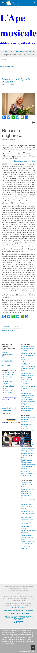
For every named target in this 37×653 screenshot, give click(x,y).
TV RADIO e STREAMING (18, 613)
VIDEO (7, 616)
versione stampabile (8, 331)
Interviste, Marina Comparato (7, 382)
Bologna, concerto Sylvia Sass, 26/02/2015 (17, 80)
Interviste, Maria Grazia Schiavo (7, 392)
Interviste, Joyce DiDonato (7, 378)
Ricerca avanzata (6, 66)
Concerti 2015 (30, 51)
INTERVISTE (21, 610)
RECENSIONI (16, 51)
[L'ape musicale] (14, 3)
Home (6, 51)
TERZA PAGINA (18, 616)
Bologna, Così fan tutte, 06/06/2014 (8, 373)
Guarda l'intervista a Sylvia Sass (24, 161)
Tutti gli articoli (6, 365)
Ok (33, 647)
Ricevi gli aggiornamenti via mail (7, 355)
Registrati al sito (7, 361)
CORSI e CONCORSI (23, 617)
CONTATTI (18, 622)
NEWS (30, 610)
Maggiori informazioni (27, 651)
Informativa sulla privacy (18, 607)
